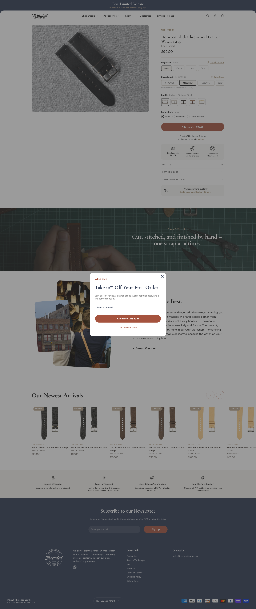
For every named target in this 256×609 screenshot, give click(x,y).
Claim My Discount (128, 318)
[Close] (162, 276)
